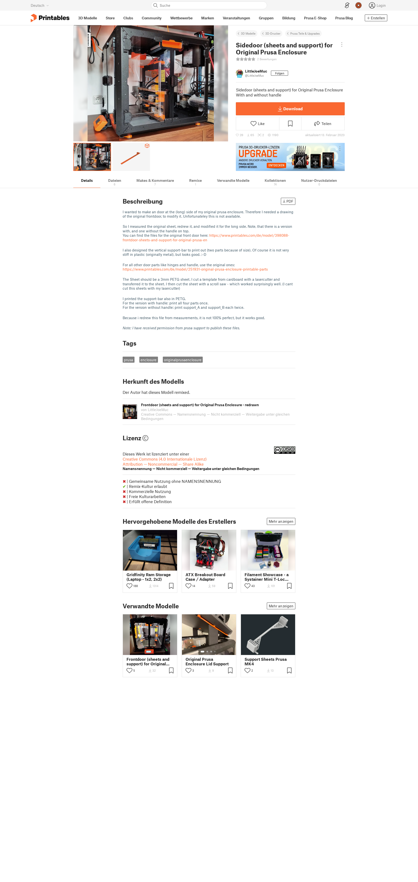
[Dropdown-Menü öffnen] (342, 44)
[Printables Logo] (50, 18)
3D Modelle (248, 33)
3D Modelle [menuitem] (87, 18)
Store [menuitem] (110, 18)
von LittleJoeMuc (155, 409)
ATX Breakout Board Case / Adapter (205, 576)
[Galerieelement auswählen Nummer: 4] (215, 652)
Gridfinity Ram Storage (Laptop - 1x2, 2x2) (149, 576)
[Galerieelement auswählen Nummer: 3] (213, 567)
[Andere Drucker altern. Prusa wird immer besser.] (290, 157)
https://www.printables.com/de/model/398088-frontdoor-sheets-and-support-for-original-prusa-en (206, 237)
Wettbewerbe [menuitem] (181, 18)
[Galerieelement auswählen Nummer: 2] (209, 567)
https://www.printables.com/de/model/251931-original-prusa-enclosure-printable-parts (195, 269)
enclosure (149, 360)
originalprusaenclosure (183, 360)
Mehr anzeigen (281, 521)
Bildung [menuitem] (288, 18)
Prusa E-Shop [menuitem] (315, 18)
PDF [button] (289, 201)
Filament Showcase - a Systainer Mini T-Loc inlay (267, 576)
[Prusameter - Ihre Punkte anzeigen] (358, 5)
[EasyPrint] (347, 5)
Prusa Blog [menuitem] (344, 18)
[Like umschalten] (129, 586)
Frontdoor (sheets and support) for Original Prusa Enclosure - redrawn (148, 661)
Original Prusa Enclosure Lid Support (207, 661)
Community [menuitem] (152, 18)
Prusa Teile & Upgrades (305, 33)
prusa (128, 360)
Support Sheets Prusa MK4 (266, 661)
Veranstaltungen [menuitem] (236, 18)
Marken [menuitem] (207, 18)
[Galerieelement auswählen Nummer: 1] (204, 567)
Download (293, 108)
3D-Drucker (272, 33)
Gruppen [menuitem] (266, 18)
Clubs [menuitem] (128, 18)
